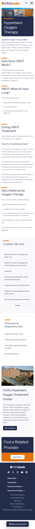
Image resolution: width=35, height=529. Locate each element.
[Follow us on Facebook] (8, 472)
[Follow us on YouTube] (22, 472)
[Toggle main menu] (31, 3)
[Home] (10, 3)
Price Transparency (17, 507)
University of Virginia (15, 491)
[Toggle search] (26, 3)
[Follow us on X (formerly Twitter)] (13, 472)
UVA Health (11, 478)
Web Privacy (17, 501)
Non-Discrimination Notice (17, 495)
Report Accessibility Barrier (17, 504)
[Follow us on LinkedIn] (26, 472)
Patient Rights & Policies (17, 498)
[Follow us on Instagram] (17, 472)
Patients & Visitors (14, 486)
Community (11, 482)
